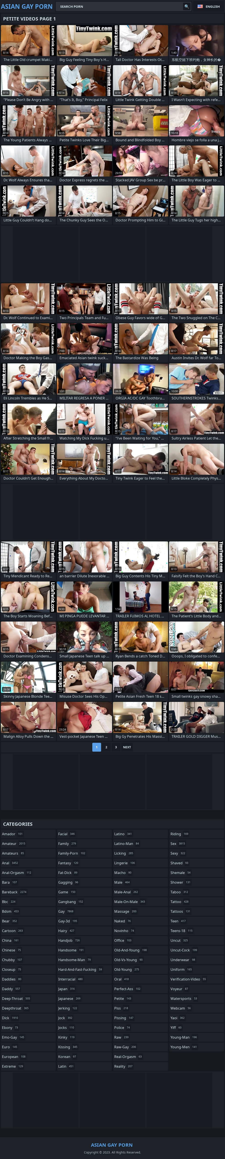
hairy (66, 930)
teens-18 (181, 930)
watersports (184, 998)
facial (66, 834)
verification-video (188, 979)
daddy (11, 988)
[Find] (187, 6)
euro (9, 1047)
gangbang (70, 901)
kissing (67, 1047)
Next (127, 747)
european (13, 1056)
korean (67, 1056)
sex (178, 843)
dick (10, 1018)
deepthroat (15, 1008)
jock (65, 1018)
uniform (181, 969)
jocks (66, 1027)
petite (122, 998)
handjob (69, 940)
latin (66, 1066)
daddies (11, 979)
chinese (11, 950)
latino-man (126, 843)
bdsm (10, 911)
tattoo (180, 901)
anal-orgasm (16, 872)
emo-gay (13, 1037)
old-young (126, 969)
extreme (12, 1066)
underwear (183, 959)
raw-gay (125, 1047)
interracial (70, 979)
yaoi (178, 1018)
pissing (123, 1018)
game (66, 892)
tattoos (180, 911)
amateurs (13, 853)
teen (178, 921)
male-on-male (129, 901)
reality (123, 1066)
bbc (8, 901)
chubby (12, 959)
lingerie (124, 863)
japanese (69, 998)
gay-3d (67, 921)
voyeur (179, 988)
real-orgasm (128, 1056)
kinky (66, 1037)
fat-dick (67, 872)
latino (123, 834)
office (122, 940)
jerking (67, 1008)
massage (125, 911)
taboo (179, 892)
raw (121, 1037)
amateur (13, 843)
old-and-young (130, 950)
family (67, 843)
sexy (178, 853)
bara (9, 882)
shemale (181, 872)
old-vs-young (128, 959)
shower (181, 882)
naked (122, 921)
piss (121, 1008)
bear (9, 921)
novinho (124, 930)
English (213, 6)
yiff (176, 1027)
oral (121, 979)
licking (123, 853)
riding (179, 834)
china (10, 940)
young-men (184, 1047)
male (122, 882)
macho (122, 872)
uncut (179, 940)
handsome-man (74, 959)
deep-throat (16, 998)
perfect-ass (127, 988)
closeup (11, 969)
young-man (184, 1037)
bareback (14, 892)
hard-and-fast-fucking (80, 969)
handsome (71, 950)
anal (10, 863)
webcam (181, 1008)
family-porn (71, 853)
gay (65, 911)
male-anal (126, 892)
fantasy (68, 863)
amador (12, 834)
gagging (68, 882)
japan (66, 988)
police (122, 1027)
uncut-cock (184, 950)
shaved (179, 863)
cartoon (12, 930)
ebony (10, 1027)
